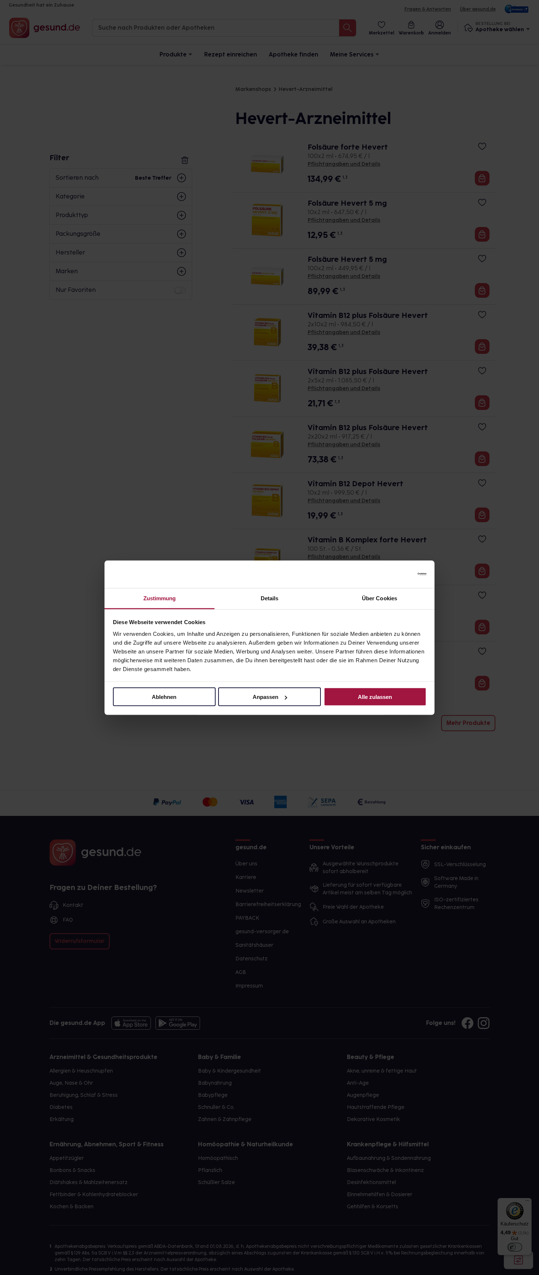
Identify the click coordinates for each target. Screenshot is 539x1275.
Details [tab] (270, 598)
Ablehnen (164, 697)
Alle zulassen (375, 697)
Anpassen (265, 697)
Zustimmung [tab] (159, 598)
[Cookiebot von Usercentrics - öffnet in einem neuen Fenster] (394, 574)
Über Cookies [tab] (379, 598)
